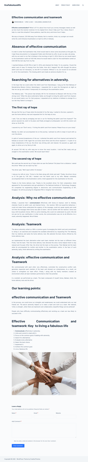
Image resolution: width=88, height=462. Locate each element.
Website (58, 413)
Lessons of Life (46, 22)
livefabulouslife (12, 5)
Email (36, 413)
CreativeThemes (35, 459)
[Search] (83, 5)
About (57, 5)
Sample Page (75, 5)
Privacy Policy (65, 5)
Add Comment (16, 421)
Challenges (38, 22)
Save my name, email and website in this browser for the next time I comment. (35, 441)
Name (14, 413)
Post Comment (18, 446)
